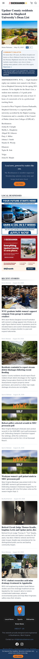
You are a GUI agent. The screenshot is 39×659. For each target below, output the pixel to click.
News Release (6, 283)
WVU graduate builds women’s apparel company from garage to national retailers (19, 314)
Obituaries (30, 619)
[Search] (35, 3)
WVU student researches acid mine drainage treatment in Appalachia (17, 582)
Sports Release (6, 394)
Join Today (18, 656)
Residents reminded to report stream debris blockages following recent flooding (18, 370)
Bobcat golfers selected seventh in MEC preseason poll (19, 424)
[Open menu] (3, 3)
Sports (19, 619)
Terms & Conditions (21, 649)
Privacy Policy (8, 649)
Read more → (7, 67)
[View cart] (31, 3)
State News (19, 624)
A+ (31, 47)
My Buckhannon (7, 499)
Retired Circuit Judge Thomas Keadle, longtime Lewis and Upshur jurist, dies (19, 528)
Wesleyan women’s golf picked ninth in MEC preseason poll (19, 477)
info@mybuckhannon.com (23, 639)
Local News (9, 619)
